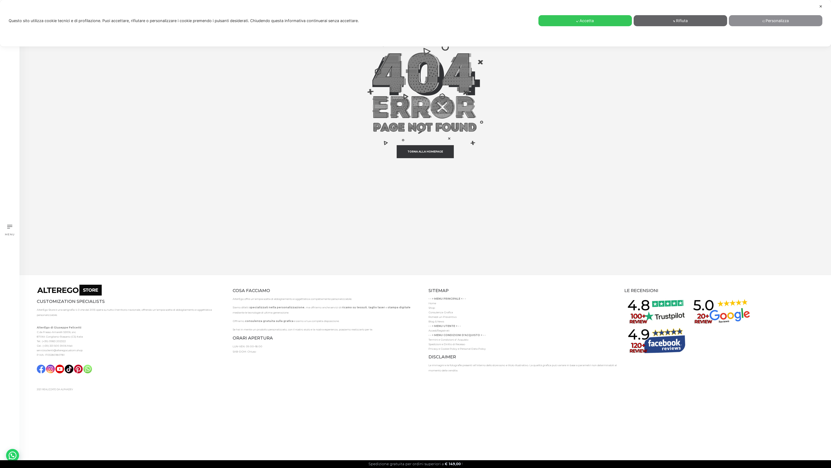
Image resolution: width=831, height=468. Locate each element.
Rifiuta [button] (682, 20)
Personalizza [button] (777, 20)
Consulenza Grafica (440, 312)
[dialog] (415, 23)
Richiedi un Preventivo (442, 316)
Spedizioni (434, 344)
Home (432, 303)
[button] (12, 455)
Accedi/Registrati (438, 330)
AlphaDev (67, 389)
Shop (431, 307)
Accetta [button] (587, 20)
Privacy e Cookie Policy (442, 348)
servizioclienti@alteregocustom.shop (60, 350)
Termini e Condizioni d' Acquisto (448, 339)
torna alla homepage (425, 151)
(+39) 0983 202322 (54, 341)
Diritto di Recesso (454, 344)
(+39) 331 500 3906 (54, 345)
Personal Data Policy (473, 348)
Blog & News (436, 321)
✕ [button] (820, 6)
